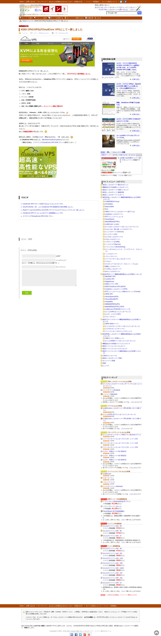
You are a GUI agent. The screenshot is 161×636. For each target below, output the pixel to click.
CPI (56, 33)
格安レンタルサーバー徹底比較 (113, 192)
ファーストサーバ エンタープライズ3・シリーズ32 (120, 443)
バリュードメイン (109, 482)
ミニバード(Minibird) (110, 394)
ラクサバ (108, 261)
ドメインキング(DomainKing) (115, 247)
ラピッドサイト (110, 317)
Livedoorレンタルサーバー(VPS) (116, 289)
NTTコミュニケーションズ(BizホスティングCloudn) (122, 291)
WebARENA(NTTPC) (112, 222)
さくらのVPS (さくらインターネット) (118, 312)
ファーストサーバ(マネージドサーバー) (118, 331)
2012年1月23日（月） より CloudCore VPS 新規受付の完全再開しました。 (48, 207)
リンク (88, 2)
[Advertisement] (119, 40)
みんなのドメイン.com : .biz (112, 553)
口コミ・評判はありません (41, 33)
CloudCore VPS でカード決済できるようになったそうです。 (43, 204)
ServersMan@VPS (111, 299)
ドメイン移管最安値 (114, 546)
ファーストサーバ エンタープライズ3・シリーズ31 (120, 439)
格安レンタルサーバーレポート (113, 195)
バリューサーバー (111, 256)
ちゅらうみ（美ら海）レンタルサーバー (118, 229)
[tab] (106, 154)
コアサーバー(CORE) (112, 242)
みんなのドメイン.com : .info (113, 563)
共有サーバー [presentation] (106, 155)
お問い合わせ (30, 2)
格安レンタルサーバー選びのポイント (116, 185)
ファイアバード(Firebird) (111, 390)
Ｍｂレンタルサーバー (112, 271)
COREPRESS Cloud (112, 201)
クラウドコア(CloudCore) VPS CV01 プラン (38, 216)
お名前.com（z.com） (112, 224)
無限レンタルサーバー (112, 266)
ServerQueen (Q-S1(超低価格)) (113, 511)
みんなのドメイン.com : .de (112, 531)
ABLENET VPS (110, 276)
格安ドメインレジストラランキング (115, 348)
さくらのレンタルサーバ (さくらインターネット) (121, 227)
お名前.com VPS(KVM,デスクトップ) (117, 309)
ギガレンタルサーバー (112, 239)
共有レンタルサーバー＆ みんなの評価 (119, 381)
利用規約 (96, 2)
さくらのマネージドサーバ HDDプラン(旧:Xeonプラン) (122, 435)
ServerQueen (109, 219)
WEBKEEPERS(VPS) (112, 304)
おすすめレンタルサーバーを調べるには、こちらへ (117, 9)
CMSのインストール (110, 356)
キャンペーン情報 (109, 361)
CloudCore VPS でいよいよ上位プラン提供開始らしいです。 (43, 213)
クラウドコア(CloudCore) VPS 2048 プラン (48, 142)
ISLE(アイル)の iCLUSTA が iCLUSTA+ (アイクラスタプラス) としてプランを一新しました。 (54, 210)
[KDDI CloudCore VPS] (57, 68)
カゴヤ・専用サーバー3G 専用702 (114, 460)
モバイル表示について (109, 2)
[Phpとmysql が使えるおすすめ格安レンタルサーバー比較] (126, 2)
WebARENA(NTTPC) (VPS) (114, 307)
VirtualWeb (109, 301)
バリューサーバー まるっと (112, 506)
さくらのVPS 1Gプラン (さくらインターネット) (119, 414)
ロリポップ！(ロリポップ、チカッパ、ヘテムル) (121, 264)
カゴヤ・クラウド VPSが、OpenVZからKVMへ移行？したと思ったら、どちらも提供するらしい (128, 86)
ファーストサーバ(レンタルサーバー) (117, 259)
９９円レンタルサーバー (113, 269)
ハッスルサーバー (111, 254)
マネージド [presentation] (123, 155)
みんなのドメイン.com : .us (112, 583)
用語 (104, 363)
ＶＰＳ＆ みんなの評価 (115, 406)
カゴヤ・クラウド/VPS (113, 314)
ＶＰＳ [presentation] (115, 155)
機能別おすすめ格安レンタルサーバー (116, 187)
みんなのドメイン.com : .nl (112, 536)
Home (21, 2)
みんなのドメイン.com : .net (112, 573)
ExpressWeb (109, 206)
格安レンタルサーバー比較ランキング (116, 190)
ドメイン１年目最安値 (114, 523)
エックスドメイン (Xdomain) (113, 486)
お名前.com (107, 474)
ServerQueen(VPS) (111, 296)
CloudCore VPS (63, 33)
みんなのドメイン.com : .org (112, 578)
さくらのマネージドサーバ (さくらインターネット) (122, 326)
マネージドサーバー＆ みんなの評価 (119, 432)
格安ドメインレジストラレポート (114, 346)
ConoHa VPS (109, 279)
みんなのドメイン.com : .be (112, 526)
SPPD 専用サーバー (112, 324)
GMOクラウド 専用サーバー (114, 338)
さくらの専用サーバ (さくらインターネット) (120, 341)
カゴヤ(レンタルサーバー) (114, 237)
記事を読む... (136, 79)
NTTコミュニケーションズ (114, 217)
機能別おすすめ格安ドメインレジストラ (116, 343)
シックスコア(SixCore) (113, 244)
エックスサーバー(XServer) (114, 232)
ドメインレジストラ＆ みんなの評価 (119, 471)
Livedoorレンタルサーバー (114, 214)
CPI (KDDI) (109, 204)
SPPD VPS (109, 294)
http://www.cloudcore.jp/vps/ (51, 139)
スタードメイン (108, 478)
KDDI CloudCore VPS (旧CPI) (115, 286)
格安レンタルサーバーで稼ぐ (113, 358)
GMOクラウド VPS (111, 284)
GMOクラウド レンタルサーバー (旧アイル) (120, 212)
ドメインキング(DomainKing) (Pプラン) (116, 501)
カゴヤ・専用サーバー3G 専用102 (114, 451)
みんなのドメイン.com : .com (113, 558)
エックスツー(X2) (111, 234)
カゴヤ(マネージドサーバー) (114, 329)
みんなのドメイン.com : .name (113, 568)
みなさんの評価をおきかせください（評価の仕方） (66, 2)
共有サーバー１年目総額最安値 (117, 499)
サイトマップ (42, 2)
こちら (120, 175)
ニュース (24, 33)
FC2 (106, 209)
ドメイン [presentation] (132, 155)
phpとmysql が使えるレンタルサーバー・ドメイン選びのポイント (89, 631)
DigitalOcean (109, 281)
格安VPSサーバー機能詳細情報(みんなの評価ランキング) (122, 274)
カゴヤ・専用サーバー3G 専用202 (114, 456)
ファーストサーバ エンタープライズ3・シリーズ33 (120, 447)
